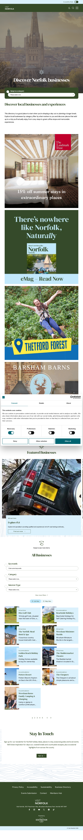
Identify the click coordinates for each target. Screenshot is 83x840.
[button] (77, 8)
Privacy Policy (18, 787)
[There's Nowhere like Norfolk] (41, 247)
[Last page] (50, 717)
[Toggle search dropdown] (73, 8)
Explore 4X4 (14, 522)
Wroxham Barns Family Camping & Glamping (27, 696)
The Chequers (62, 675)
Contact (43, 793)
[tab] (40, 536)
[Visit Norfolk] (9, 8)
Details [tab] (41, 403)
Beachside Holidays (65, 613)
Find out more (18, 531)
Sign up (40, 756)
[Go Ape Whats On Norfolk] (41, 323)
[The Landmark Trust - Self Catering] (41, 171)
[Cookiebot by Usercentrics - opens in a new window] (72, 397)
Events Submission (29, 793)
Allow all (68, 441)
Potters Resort (25, 675)
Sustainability (46, 787)
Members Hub (56, 793)
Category (13, 574)
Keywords (13, 563)
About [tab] (68, 403)
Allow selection (41, 441)
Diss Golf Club (25, 613)
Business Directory (63, 787)
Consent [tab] (14, 403)
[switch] (31, 432)
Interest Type (14, 585)
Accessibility (32, 787)
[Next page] (47, 717)
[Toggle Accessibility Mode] (76, 2)
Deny (15, 441)
